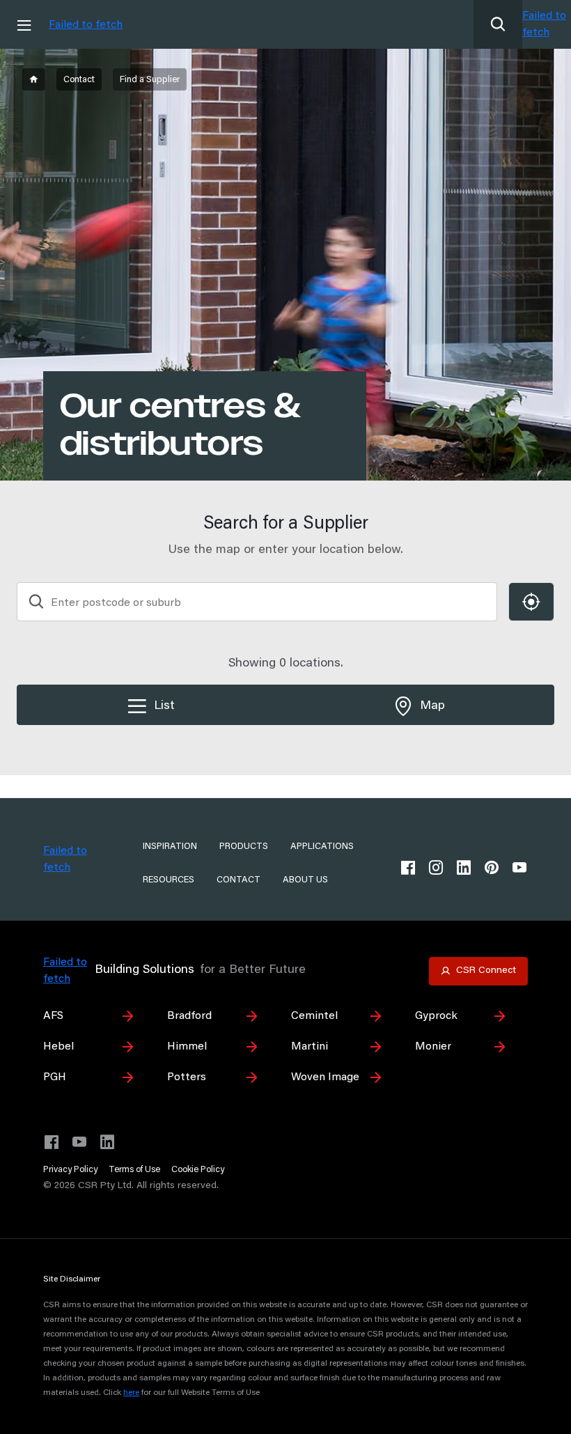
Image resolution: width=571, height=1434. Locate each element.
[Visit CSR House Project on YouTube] (79, 1142)
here (131, 1393)
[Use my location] (531, 601)
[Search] (498, 24)
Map (432, 706)
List (164, 706)
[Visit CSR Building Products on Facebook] (51, 1142)
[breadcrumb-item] (33, 79)
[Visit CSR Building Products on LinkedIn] (107, 1142)
